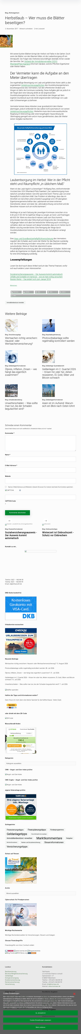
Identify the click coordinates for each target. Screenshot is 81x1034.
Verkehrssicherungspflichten (32, 85)
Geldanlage (9, 976)
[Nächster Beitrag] (46, 524)
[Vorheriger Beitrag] (18, 524)
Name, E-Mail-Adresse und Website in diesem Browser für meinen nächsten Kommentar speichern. (40, 487)
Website (8, 476)
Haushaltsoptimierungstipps (39, 834)
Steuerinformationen (53, 842)
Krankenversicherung (12, 980)
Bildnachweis (13, 285)
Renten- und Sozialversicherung (30, 842)
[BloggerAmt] (33, 951)
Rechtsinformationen (12, 842)
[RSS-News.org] (21, 953)
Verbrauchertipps (51, 529)
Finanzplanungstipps (37, 830)
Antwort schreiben (26, 29)
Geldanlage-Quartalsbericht (55, 366)
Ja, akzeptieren (40, 1013)
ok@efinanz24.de (15, 584)
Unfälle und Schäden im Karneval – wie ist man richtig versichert (36, 277)
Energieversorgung (12, 978)
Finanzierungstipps (15, 830)
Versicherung (10, 984)
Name (7, 455)
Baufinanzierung (10, 972)
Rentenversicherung (12, 982)
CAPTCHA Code (10, 501)
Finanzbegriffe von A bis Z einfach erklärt (19, 945)
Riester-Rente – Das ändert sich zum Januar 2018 (30, 279)
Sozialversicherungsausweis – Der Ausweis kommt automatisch (36, 274)
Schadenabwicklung (15, 400)
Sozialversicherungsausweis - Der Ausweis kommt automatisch (21, 535)
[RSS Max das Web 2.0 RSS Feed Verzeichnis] (20, 951)
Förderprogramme (57, 830)
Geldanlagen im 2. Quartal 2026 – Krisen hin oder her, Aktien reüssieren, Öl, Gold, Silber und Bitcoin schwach (59, 373)
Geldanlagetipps (17, 834)
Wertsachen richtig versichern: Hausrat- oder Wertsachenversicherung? (30, 664)
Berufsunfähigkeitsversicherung (16, 974)
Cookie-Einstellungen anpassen (40, 1020)
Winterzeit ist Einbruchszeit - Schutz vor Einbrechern (58, 534)
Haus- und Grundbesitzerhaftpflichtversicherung (33, 238)
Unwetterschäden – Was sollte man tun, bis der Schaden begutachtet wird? (21, 406)
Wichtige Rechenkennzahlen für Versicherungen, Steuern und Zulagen (30, 935)
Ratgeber (69, 838)
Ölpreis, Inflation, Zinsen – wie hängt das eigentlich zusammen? (21, 372)
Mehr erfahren (40, 1027)
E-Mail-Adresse (11, 465)
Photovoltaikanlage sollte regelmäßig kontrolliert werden (58, 339)
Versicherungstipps (17, 846)
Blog (6, 13)
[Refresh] (20, 490)
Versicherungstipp (15, 335)
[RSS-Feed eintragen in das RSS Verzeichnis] (31, 953)
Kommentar (9, 433)
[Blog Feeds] (10, 953)
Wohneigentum (14, 13)
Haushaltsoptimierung (53, 335)
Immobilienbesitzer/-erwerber (15, 302)
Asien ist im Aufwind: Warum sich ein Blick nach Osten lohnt (58, 404)
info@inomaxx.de (53, 984)
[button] (16, 292)
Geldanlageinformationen (17, 366)
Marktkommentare (49, 838)
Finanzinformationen (16, 529)
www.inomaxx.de (54, 986)
